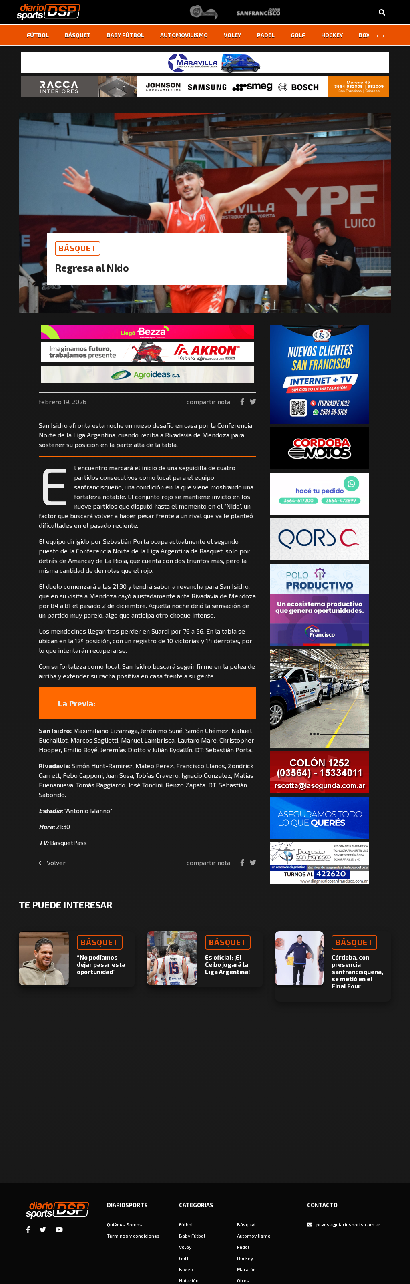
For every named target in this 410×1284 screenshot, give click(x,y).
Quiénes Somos (124, 1224)
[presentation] (377, 35)
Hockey (332, 35)
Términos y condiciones (133, 1235)
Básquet (78, 35)
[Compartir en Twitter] (253, 401)
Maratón (246, 1269)
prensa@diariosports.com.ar (348, 1224)
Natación (189, 1280)
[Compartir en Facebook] (243, 401)
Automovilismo (184, 35)
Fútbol (38, 35)
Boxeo (368, 35)
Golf (298, 35)
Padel (266, 35)
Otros (243, 1280)
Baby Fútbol (125, 35)
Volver (55, 862)
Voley (232, 35)
